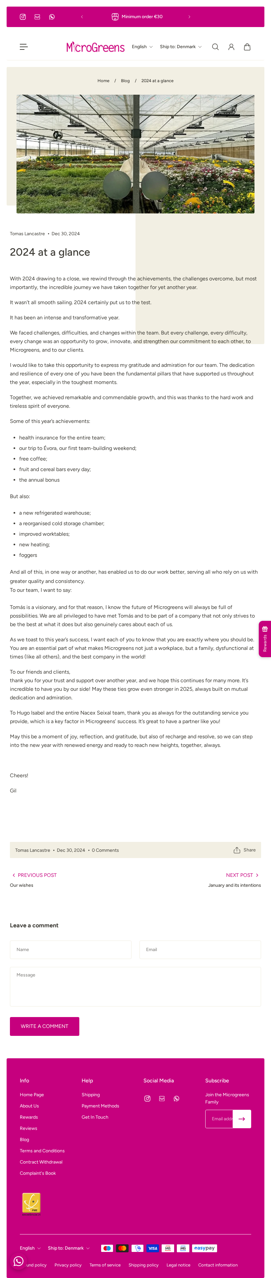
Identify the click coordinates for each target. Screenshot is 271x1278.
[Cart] (247, 47)
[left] (95, 47)
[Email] (37, 17)
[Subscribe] (242, 1119)
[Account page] (231, 47)
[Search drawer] (215, 47)
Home (103, 80)
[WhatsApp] (52, 17)
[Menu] (23, 46)
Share (250, 850)
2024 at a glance (157, 80)
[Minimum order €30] (135, 17)
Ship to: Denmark (66, 1248)
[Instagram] (23, 17)
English (27, 1248)
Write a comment (44, 1026)
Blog (125, 80)
